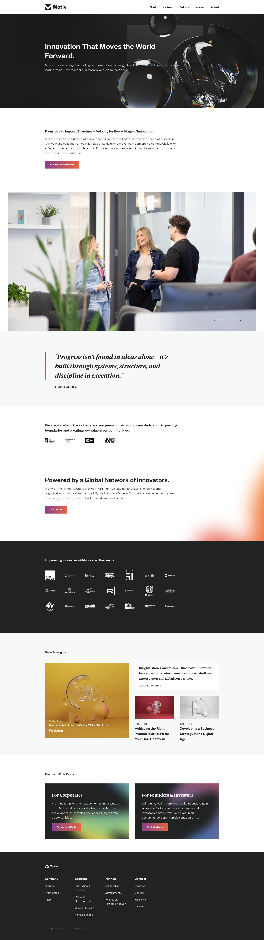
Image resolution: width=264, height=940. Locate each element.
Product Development (83, 898)
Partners (184, 6)
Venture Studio (84, 914)
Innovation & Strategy (82, 887)
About (153, 6)
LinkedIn (140, 906)
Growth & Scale (84, 907)
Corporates (112, 885)
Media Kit (140, 899)
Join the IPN (56, 509)
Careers (140, 892)
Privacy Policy (82, 928)
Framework (52, 892)
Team (48, 899)
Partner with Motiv (66, 827)
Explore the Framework (62, 164)
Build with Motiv (155, 827)
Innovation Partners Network (116, 901)
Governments (113, 892)
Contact (215, 6)
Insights (200, 6)
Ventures (168, 6)
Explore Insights (150, 685)
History (49, 885)
